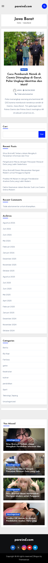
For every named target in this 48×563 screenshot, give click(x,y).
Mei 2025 (7, 295)
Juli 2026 (7, 229)
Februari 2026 (9, 247)
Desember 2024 (9, 319)
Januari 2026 (8, 253)
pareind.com (23, 6)
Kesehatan (7, 372)
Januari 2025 (8, 313)
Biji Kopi (6, 354)
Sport (5, 390)
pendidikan (7, 384)
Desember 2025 (9, 259)
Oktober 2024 (9, 331)
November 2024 (10, 325)
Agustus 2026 (9, 223)
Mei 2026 (7, 241)
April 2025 (7, 301)
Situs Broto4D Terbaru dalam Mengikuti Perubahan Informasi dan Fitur (23, 446)
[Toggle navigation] (3, 6)
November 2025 (9, 265)
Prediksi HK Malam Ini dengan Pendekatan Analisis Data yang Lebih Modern (21, 520)
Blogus (36, 556)
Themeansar (24, 560)
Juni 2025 (7, 289)
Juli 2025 (7, 283)
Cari (5, 127)
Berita (24, 70)
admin (19, 90)
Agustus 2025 (9, 277)
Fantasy (6, 360)
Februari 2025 (9, 307)
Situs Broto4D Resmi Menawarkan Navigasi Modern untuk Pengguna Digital (22, 496)
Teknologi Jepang (10, 396)
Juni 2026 (7, 235)
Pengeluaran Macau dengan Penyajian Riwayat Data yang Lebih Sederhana (23, 471)
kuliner (6, 378)
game (5, 366)
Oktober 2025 (8, 271)
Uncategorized (9, 402)
